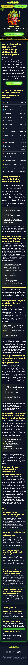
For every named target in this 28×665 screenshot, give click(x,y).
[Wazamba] (13, 2)
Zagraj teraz (14, 83)
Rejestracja (21, 6)
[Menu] (25, 3)
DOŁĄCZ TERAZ (14, 34)
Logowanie (7, 6)
